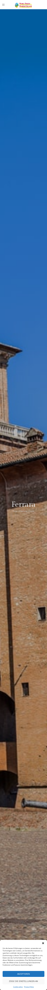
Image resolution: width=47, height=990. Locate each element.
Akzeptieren (23, 974)
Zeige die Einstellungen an (23, 981)
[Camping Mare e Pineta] (23, 4)
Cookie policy (18, 987)
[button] (43, 943)
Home (15, 511)
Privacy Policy (29, 987)
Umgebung (23, 511)
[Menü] (3, 5)
